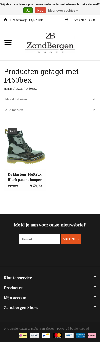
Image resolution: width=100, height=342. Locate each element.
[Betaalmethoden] (22, 335)
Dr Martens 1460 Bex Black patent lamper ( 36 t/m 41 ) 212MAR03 (25, 177)
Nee (40, 10)
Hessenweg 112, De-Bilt (26, 20)
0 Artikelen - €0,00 (83, 20)
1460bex (31, 88)
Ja (28, 10)
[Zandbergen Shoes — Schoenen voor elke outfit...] (58, 42)
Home (8, 88)
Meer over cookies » (63, 10)
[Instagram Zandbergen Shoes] (55, 255)
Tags (19, 88)
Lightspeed (81, 328)
